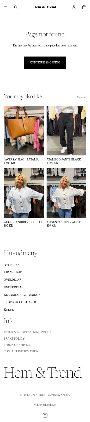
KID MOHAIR (13, 272)
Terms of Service (17, 345)
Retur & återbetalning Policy (28, 332)
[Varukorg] (84, 7)
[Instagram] (45, 415)
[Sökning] (16, 7)
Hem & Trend (37, 395)
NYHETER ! (11, 265)
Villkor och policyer (45, 404)
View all (81, 97)
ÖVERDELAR (12, 280)
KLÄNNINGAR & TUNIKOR (22, 295)
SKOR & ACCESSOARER (20, 302)
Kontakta (9, 309)
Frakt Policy (14, 338)
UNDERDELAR (14, 287)
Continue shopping (45, 62)
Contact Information (21, 351)
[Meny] (5, 7)
